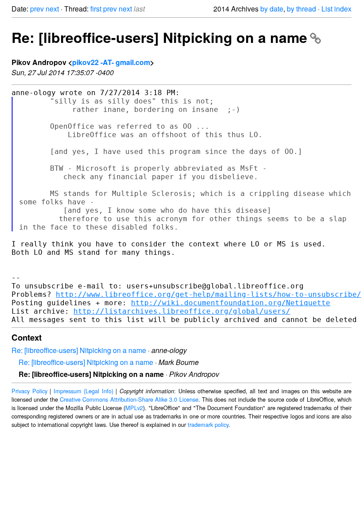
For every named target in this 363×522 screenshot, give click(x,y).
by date (271, 9)
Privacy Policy (29, 391)
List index (336, 9)
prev (37, 9)
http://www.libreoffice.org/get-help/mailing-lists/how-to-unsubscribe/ (208, 294)
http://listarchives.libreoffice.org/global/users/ (181, 311)
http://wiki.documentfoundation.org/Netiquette (230, 303)
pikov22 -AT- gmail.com (111, 62)
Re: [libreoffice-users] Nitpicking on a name (159, 37)
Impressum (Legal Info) (83, 391)
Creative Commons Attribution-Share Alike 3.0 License (129, 399)
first (95, 9)
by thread (301, 9)
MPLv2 (134, 407)
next (52, 9)
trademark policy (208, 424)
